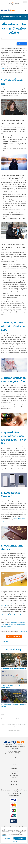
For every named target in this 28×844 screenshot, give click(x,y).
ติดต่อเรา (14, 4)
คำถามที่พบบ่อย (14, 775)
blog (3, 714)
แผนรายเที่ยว (14, 760)
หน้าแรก (3, 16)
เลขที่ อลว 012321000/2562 (14, 793)
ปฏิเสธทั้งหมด (7, 838)
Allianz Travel (8, 603)
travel (6, 718)
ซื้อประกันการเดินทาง (14, 636)
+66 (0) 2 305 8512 (15, 1)
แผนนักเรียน (14, 764)
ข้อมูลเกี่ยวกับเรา (14, 771)
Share (22, 43)
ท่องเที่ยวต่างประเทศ (18, 718)
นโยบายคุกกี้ (4, 835)
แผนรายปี (14, 762)
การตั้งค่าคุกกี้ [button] (14, 841)
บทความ (14, 773)
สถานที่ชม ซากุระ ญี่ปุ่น (13, 730)
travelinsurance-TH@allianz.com (14, 753)
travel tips (10, 718)
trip (13, 718)
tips (3, 718)
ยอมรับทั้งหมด (20, 838)
